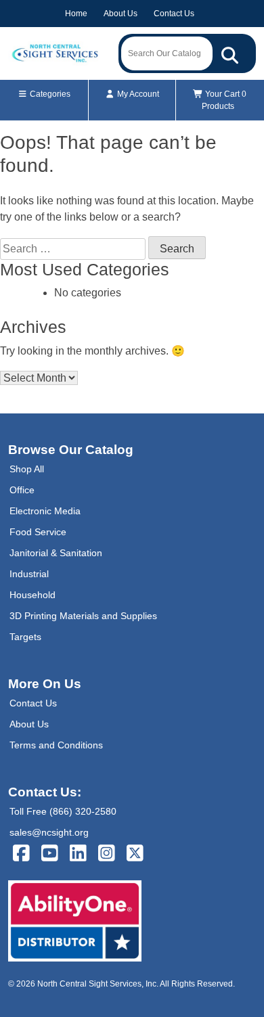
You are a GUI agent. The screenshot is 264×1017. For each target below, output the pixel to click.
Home (76, 13)
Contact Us (174, 13)
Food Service (37, 531)
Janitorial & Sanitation (55, 552)
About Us (120, 13)
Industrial (29, 573)
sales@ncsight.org (49, 832)
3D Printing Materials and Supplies (83, 615)
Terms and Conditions (56, 745)
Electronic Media (45, 510)
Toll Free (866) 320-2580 (62, 811)
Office (22, 489)
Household (32, 594)
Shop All (26, 469)
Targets (25, 636)
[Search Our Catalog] (230, 53)
